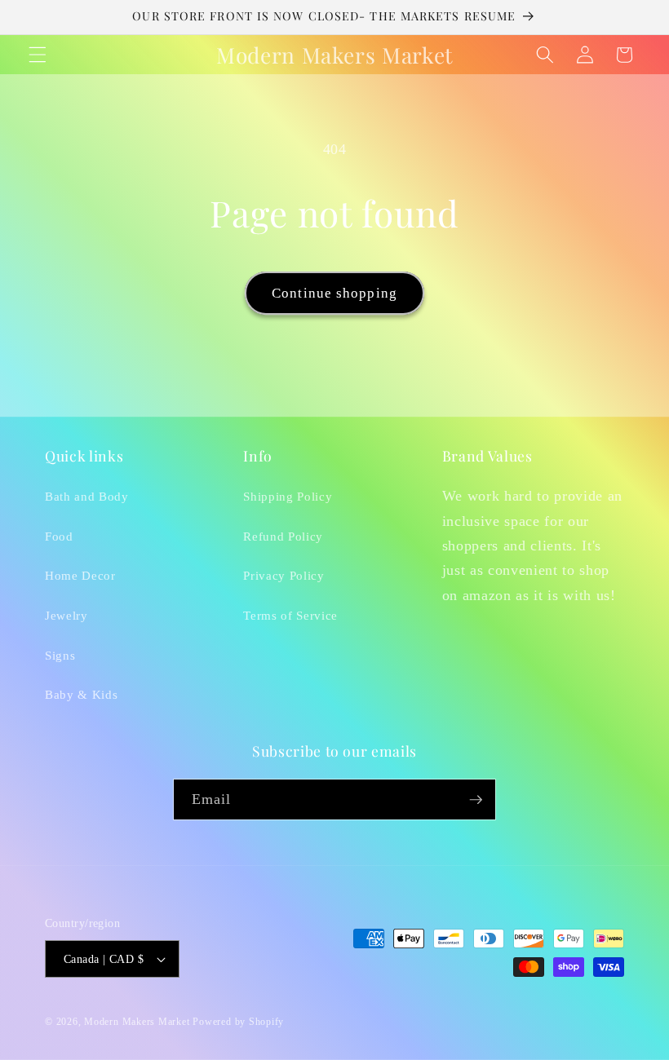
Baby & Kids (81, 694)
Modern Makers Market (136, 1021)
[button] (37, 54)
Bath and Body (87, 496)
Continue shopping (334, 293)
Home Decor (80, 575)
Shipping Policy (287, 496)
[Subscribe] (475, 800)
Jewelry (66, 615)
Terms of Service (290, 615)
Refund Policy (283, 536)
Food (59, 536)
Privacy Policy (283, 575)
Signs (60, 655)
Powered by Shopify (238, 1021)
